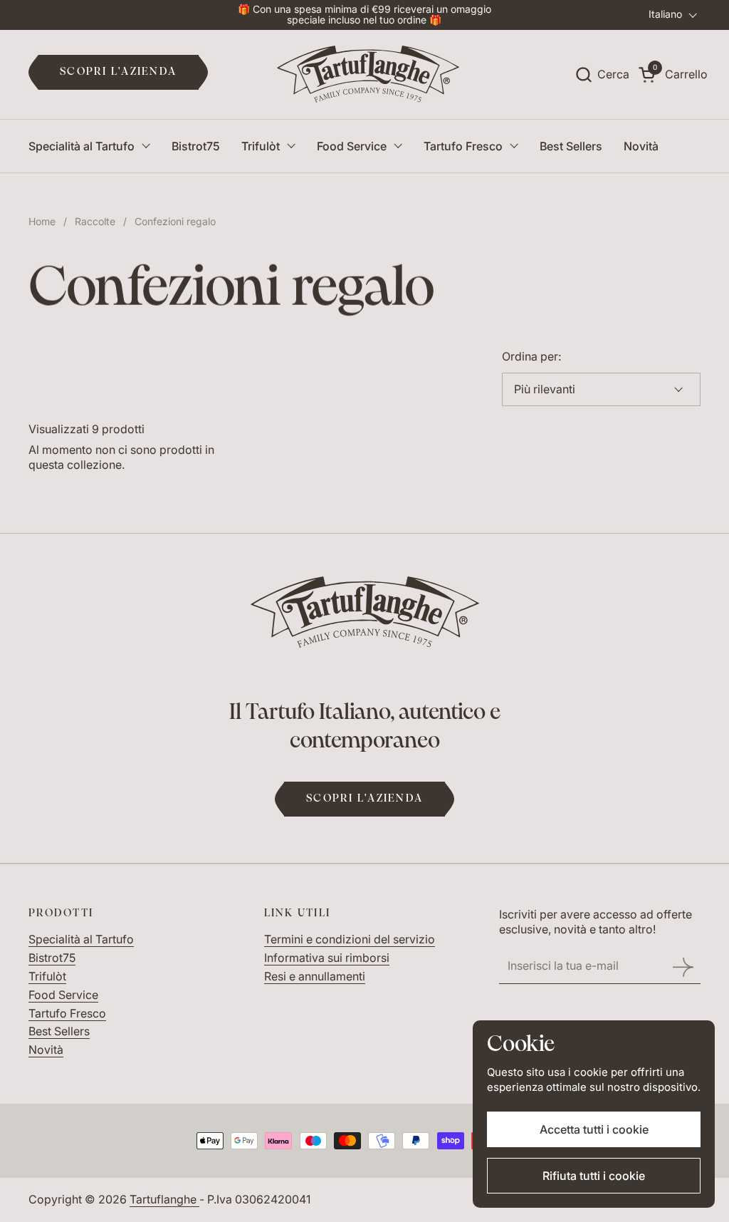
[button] (602, 74)
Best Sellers (59, 1031)
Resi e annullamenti (314, 976)
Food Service (63, 995)
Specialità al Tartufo (81, 939)
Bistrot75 (51, 958)
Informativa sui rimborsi (326, 958)
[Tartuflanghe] (368, 74)
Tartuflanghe (164, 1199)
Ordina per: (531, 356)
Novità (45, 1049)
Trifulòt (47, 976)
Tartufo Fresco (67, 1013)
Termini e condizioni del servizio (349, 939)
